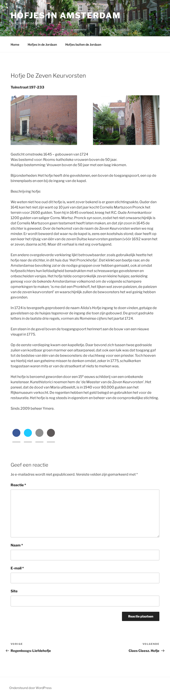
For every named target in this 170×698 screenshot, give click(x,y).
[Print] (51, 435)
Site (14, 591)
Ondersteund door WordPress (30, 688)
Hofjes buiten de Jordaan (83, 44)
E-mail (17, 568)
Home (15, 44)
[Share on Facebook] (16, 435)
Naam (17, 545)
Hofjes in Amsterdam (66, 15)
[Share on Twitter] (28, 435)
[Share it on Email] (39, 435)
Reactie (18, 485)
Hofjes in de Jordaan (42, 44)
